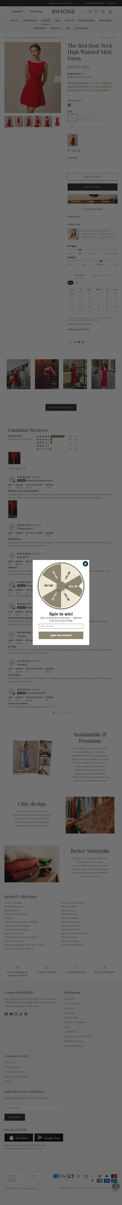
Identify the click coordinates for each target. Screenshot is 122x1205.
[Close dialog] (85, 563)
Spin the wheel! (61, 635)
